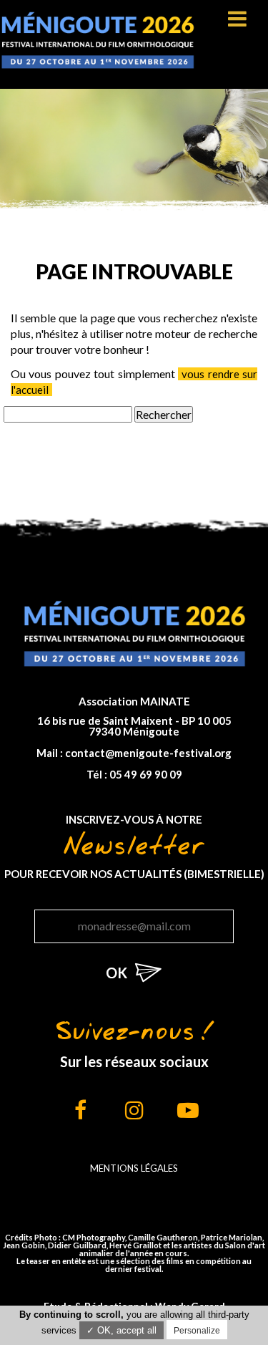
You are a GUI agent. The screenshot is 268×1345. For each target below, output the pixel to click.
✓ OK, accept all (121, 1330)
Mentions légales (134, 1168)
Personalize (197, 1331)
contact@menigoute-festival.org (148, 752)
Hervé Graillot (135, 1245)
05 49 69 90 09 (145, 774)
